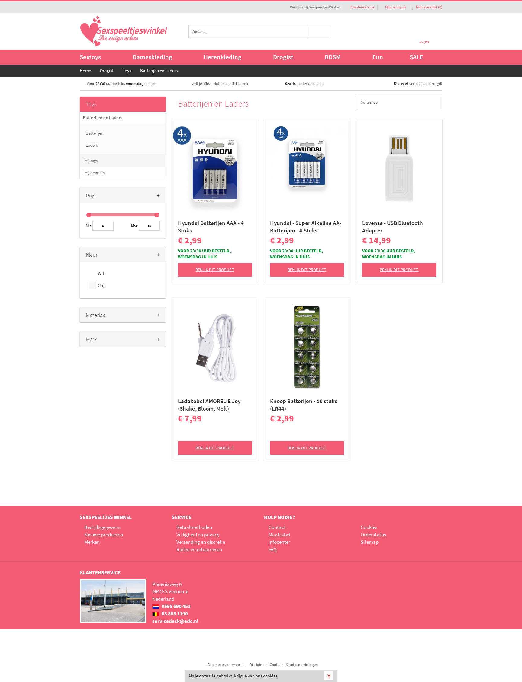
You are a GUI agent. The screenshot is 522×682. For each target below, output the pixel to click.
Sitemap (370, 542)
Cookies (369, 527)
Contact (277, 527)
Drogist (283, 57)
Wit (101, 273)
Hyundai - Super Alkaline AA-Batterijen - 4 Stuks (305, 226)
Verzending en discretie (200, 542)
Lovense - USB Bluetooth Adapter (392, 226)
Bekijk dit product (214, 269)
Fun (377, 57)
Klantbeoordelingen (301, 664)
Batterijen (95, 133)
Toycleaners (94, 172)
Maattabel (279, 534)
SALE (416, 57)
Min (89, 225)
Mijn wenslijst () (428, 7)
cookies (270, 676)
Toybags (90, 160)
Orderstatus (373, 534)
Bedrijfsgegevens (102, 527)
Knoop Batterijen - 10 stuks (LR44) (303, 404)
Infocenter (279, 542)
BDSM (333, 57)
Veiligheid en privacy (198, 534)
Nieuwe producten (103, 534)
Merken (92, 542)
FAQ (273, 549)
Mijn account (395, 7)
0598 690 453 (176, 606)
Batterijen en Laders (102, 117)
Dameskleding (152, 57)
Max (134, 225)
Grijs (102, 285)
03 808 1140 (174, 613)
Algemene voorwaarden (227, 664)
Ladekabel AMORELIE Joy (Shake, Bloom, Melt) (209, 404)
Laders (92, 145)
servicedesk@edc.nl (175, 621)
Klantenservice (362, 7)
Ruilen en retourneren (199, 549)
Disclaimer (258, 664)
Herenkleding (222, 57)
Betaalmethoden (194, 527)
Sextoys (90, 57)
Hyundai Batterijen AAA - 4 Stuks (211, 226)
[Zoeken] (320, 31)
